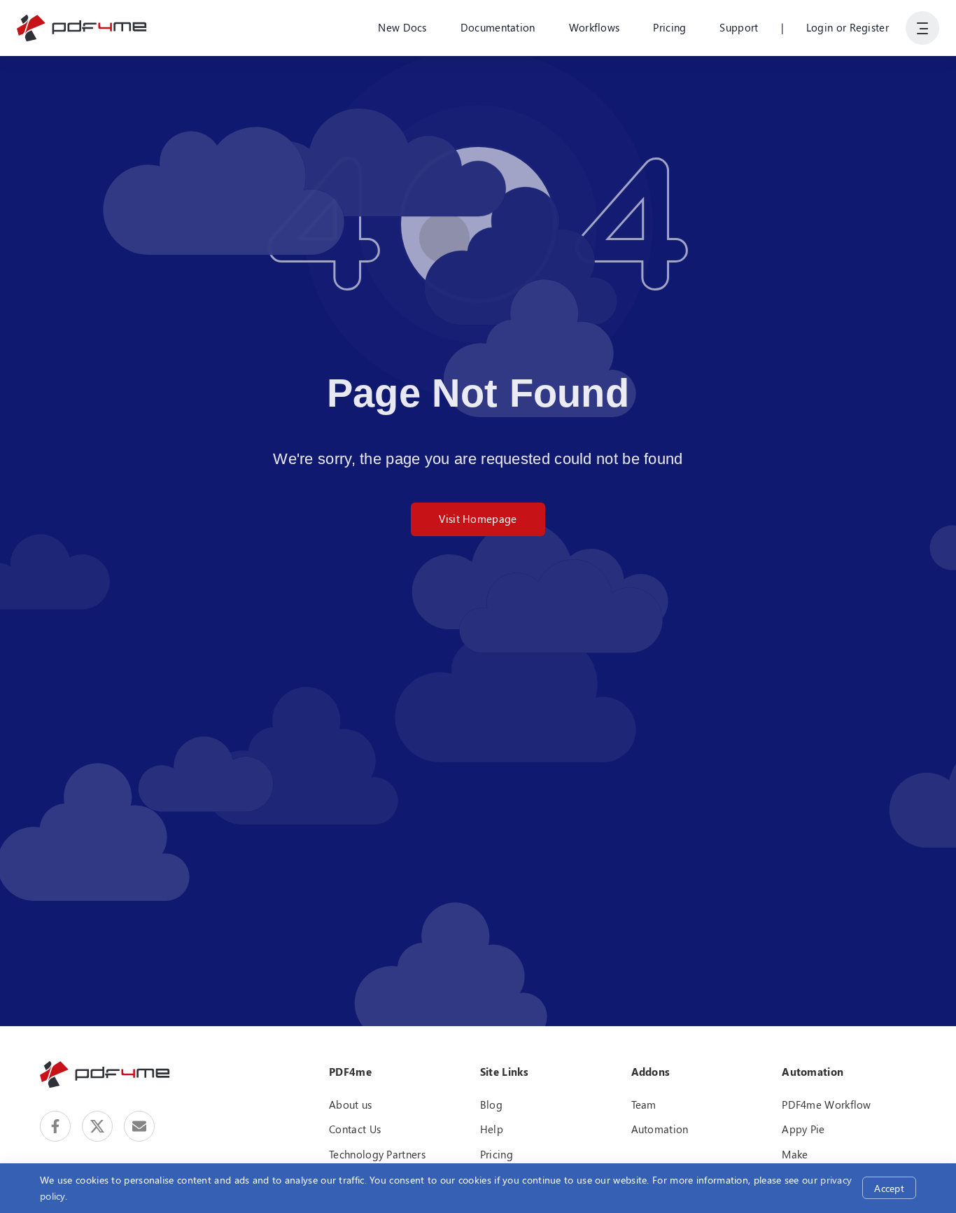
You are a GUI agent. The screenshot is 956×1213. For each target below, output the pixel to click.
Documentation (498, 27)
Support (738, 27)
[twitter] (97, 1126)
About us (350, 1105)
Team (643, 1105)
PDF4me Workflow (826, 1105)
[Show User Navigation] (922, 28)
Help (491, 1129)
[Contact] (139, 1126)
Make (795, 1154)
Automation (660, 1129)
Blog (491, 1105)
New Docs (402, 27)
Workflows (594, 27)
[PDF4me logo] (82, 28)
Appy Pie (803, 1129)
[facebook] (55, 1126)
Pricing (669, 27)
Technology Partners (377, 1154)
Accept (889, 1188)
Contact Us (355, 1129)
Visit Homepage (477, 519)
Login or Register (847, 27)
